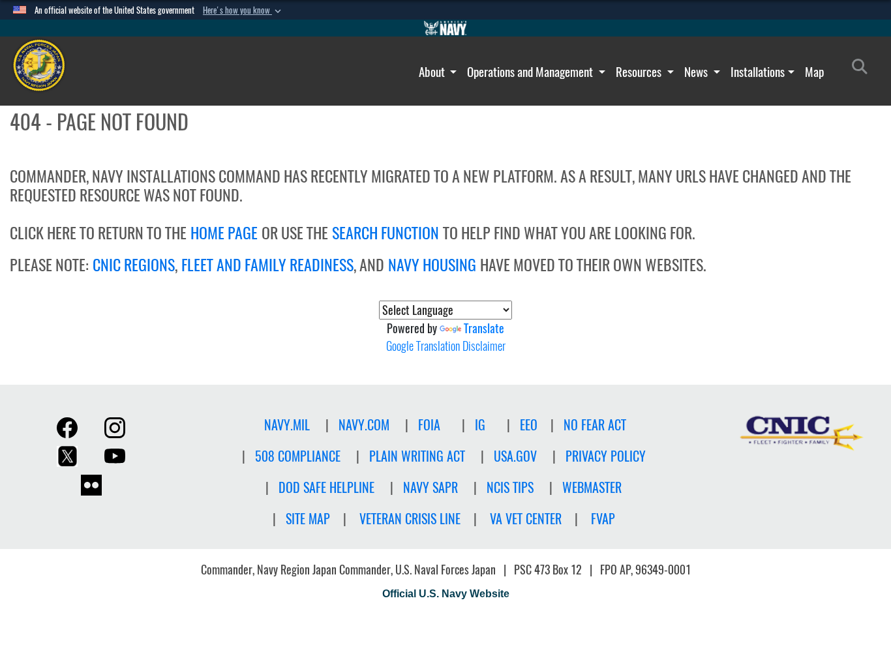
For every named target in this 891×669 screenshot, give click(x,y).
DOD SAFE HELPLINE (326, 487)
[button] (243, 10)
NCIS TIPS (510, 487)
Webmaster (592, 487)
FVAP (603, 519)
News (697, 71)
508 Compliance (297, 456)
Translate (484, 328)
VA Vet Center (526, 519)
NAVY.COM (364, 425)
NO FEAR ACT (595, 425)
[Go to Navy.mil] (445, 28)
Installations (758, 71)
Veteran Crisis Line (410, 519)
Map (814, 71)
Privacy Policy (606, 456)
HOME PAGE (224, 232)
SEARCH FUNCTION (385, 232)
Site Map (308, 519)
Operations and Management (531, 71)
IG (480, 425)
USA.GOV (515, 456)
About (433, 71)
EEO (528, 425)
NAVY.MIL (287, 425)
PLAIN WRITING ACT (417, 456)
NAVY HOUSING (432, 264)
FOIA (429, 425)
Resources (640, 71)
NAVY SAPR (430, 487)
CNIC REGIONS (134, 264)
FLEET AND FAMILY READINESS (267, 264)
